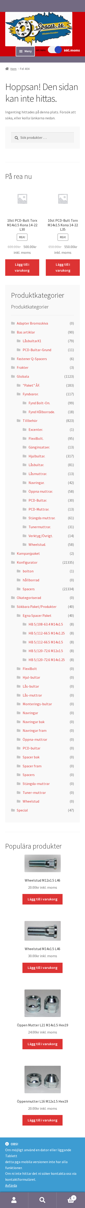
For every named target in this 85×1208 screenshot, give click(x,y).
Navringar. (36, 482)
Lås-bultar (31, 686)
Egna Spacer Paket (37, 615)
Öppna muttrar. (41, 491)
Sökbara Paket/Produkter (36, 606)
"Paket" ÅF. (31, 385)
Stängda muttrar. (42, 518)
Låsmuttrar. (38, 473)
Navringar (30, 713)
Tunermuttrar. (40, 527)
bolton (28, 571)
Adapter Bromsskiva (32, 323)
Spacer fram (32, 766)
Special (22, 810)
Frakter (22, 367)
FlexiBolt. (36, 438)
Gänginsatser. (39, 447)
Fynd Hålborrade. (42, 412)
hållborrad (31, 580)
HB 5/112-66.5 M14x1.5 (46, 642)
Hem (13, 69)
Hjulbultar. (37, 456)
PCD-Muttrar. (39, 509)
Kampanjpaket (28, 553)
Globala (23, 376)
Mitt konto (14, 1200)
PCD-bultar (31, 748)
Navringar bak (33, 721)
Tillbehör (30, 420)
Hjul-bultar (31, 677)
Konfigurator (27, 562)
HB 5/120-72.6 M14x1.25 (47, 659)
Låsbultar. (36, 464)
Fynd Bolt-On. (39, 403)
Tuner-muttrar (34, 792)
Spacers (29, 589)
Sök (42, 1200)
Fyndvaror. (31, 394)
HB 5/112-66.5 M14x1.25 (47, 633)
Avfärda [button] (11, 1185)
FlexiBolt (30, 668)
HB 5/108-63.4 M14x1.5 (46, 624)
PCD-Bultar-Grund (37, 349)
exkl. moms (40, 50)
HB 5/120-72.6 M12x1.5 (46, 650)
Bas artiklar (26, 332)
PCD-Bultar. (38, 500)
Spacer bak (31, 757)
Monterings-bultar (37, 704)
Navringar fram (34, 730)
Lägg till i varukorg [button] (22, 267)
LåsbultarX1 (32, 341)
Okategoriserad (29, 597)
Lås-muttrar (32, 695)
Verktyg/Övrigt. (41, 535)
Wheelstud (31, 801)
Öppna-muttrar (35, 739)
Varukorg (65, 1196)
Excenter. (36, 429)
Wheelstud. (37, 544)
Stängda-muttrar (36, 783)
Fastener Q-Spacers (32, 358)
